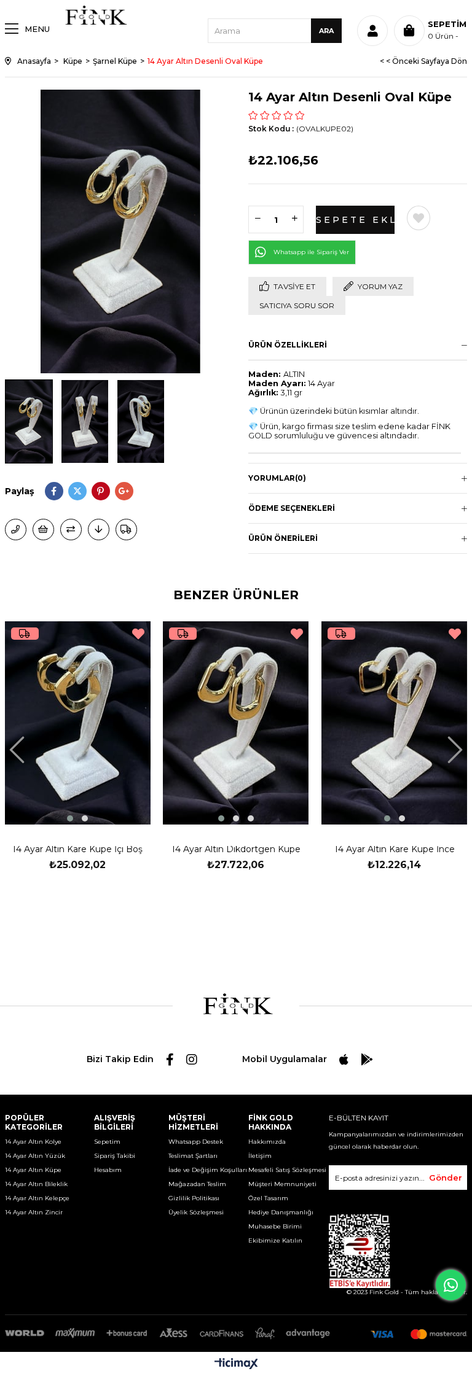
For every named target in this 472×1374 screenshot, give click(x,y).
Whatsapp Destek (195, 1142)
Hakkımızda (267, 1142)
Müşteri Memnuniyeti (282, 1184)
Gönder (445, 1177)
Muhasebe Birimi (275, 1226)
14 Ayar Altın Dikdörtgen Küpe (236, 850)
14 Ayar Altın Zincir (34, 1212)
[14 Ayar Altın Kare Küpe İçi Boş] (78, 722)
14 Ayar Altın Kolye (33, 1142)
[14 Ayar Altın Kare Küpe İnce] (394, 722)
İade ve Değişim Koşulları (207, 1170)
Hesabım (108, 1170)
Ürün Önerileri (283, 538)
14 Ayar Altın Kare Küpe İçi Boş (77, 850)
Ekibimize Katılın (275, 1240)
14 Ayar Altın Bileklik (36, 1184)
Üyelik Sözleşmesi (196, 1212)
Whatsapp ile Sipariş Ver (311, 252)
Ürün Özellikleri (287, 344)
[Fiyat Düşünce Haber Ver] (98, 529)
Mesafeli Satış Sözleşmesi (287, 1170)
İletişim (260, 1156)
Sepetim (107, 1142)
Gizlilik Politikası (193, 1198)
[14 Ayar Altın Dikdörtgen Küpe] (236, 722)
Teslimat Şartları (193, 1156)
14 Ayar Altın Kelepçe (37, 1198)
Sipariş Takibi (114, 1156)
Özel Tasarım (268, 1198)
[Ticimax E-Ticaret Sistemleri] (236, 1364)
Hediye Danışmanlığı (280, 1212)
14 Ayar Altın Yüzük (35, 1156)
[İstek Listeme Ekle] (43, 529)
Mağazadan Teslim (197, 1184)
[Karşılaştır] (71, 529)
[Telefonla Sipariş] (15, 529)
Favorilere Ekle (138, 633)
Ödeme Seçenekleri (291, 508)
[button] (70, 818)
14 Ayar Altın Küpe (33, 1170)
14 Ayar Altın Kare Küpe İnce (394, 850)
